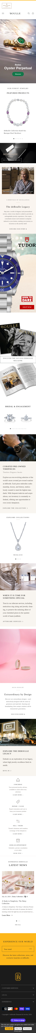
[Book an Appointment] (18, 840)
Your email (8, 949)
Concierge (18, 784)
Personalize (27, 1028)
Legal (4, 995)
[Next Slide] (33, 53)
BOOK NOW (17, 853)
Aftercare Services (12, 621)
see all (18, 924)
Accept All (9, 1028)
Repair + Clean (18, 806)
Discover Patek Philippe (12, 160)
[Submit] (31, 949)
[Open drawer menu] (3, 13)
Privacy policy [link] (18, 1031)
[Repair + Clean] (18, 802)
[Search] (29, 13)
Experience (7, 1002)
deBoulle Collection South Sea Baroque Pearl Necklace (15, 132)
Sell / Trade (18, 825)
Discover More (17, 714)
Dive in (6, 770)
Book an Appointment (18, 845)
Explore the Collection (14, 508)
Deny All (18, 1028)
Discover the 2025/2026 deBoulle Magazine (18, 360)
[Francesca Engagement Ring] (10, 418)
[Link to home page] (18, 977)
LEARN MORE (17, 795)
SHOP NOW (27, 307)
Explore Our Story (17, 229)
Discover (18, 74)
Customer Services (10, 988)
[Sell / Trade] (18, 821)
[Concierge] (18, 780)
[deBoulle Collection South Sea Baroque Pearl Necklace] (18, 112)
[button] (13, 138)
